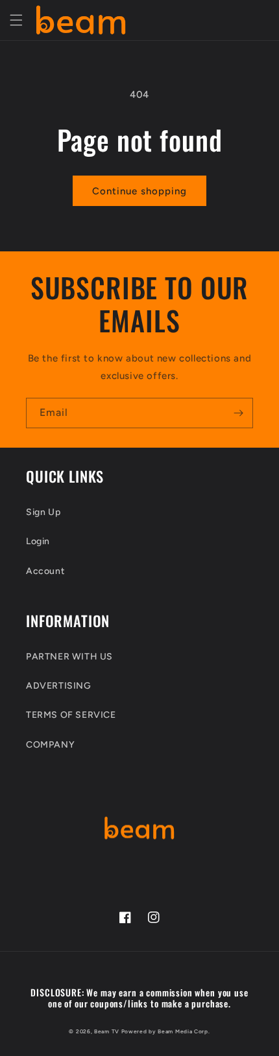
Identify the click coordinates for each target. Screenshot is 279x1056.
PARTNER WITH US (69, 656)
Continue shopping (139, 191)
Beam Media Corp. (184, 1031)
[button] (16, 20)
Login (38, 541)
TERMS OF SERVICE (71, 714)
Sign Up (43, 512)
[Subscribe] (238, 413)
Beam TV (106, 1031)
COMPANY (50, 744)
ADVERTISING (58, 685)
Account (45, 571)
